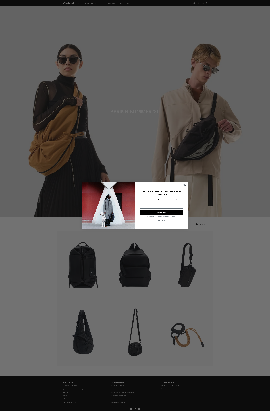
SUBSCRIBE (161, 212)
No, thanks (161, 220)
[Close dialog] (185, 185)
